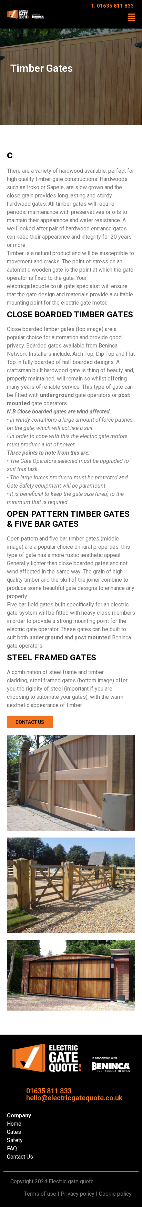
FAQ (12, 1148)
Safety (15, 1140)
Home (14, 1123)
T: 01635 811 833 (112, 6)
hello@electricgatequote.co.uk (74, 1098)
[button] (132, 17)
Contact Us (20, 1156)
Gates (14, 1132)
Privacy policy (77, 1194)
